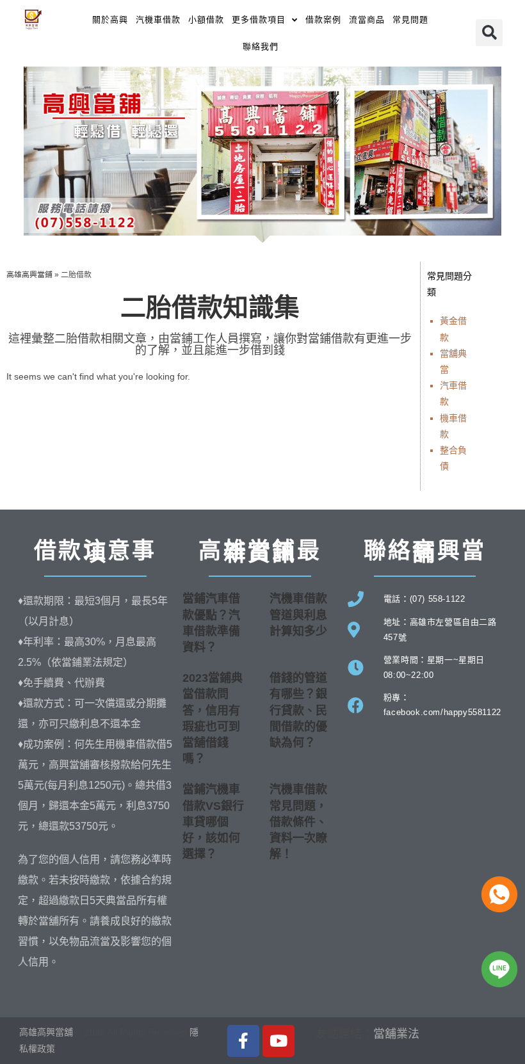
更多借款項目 (259, 19)
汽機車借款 (158, 19)
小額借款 (206, 19)
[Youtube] (278, 1041)
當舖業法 (396, 1034)
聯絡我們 (261, 46)
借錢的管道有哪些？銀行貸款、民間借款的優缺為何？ (298, 710)
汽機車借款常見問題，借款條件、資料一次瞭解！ (298, 821)
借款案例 (323, 19)
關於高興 (110, 19)
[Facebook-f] (243, 1041)
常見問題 (410, 19)
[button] (489, 32)
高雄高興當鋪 (29, 274)
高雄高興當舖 (47, 1032)
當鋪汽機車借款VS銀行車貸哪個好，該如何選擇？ (213, 821)
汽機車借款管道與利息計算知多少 (298, 614)
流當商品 (367, 19)
